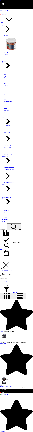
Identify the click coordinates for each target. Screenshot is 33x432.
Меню (1, 0)
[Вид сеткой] (6, 296)
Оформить (10, 270)
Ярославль (4, 8)
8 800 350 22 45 (3, 14)
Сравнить (4, 343)
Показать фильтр (15, 292)
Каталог (1, 22)
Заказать (1, 343)
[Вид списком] (19, 296)
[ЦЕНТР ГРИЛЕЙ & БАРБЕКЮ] (4, 10)
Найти (20, 229)
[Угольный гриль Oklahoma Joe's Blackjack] (4, 384)
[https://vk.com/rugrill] (0, 7)
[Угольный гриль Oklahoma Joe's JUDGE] (4, 339)
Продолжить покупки (5, 270)
